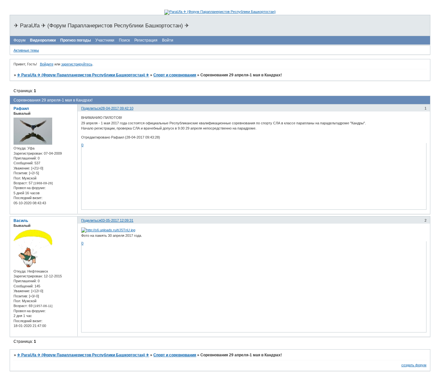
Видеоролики (43, 40)
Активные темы (26, 50)
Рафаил (21, 108)
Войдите (46, 64)
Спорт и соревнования (174, 75)
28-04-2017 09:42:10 (117, 108)
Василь (21, 220)
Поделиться (91, 108)
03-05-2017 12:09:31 (117, 220)
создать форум (413, 365)
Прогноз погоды (75, 40)
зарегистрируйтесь (76, 64)
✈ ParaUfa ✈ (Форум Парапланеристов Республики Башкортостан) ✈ (83, 75)
